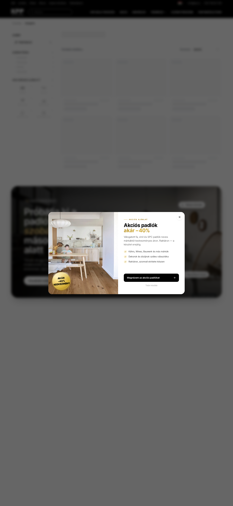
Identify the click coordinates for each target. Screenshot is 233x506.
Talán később (151, 285)
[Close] (179, 217)
